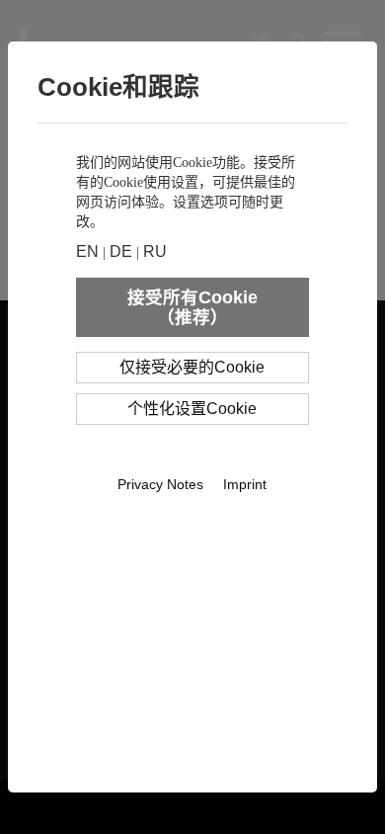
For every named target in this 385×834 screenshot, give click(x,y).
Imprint (245, 484)
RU (155, 251)
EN (87, 251)
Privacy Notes (160, 484)
